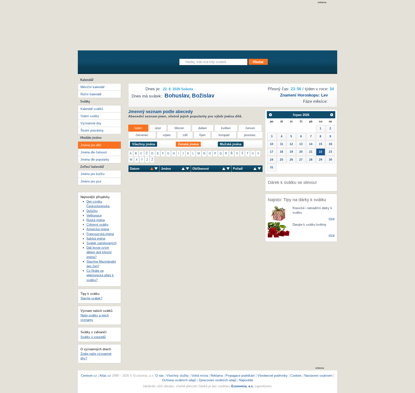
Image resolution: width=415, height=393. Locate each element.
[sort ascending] (156, 168)
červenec (142, 135)
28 (310, 159)
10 (271, 144)
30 (330, 159)
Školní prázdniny (92, 130)
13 (301, 144)
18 (281, 151)
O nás (159, 375)
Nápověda (246, 380)
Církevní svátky (97, 224)
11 (281, 144)
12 (291, 144)
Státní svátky (89, 116)
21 (310, 151)
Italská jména (95, 238)
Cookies (296, 375)
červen (250, 128)
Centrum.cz (89, 375)
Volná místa (199, 375)
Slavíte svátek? (91, 298)
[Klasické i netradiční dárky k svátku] (278, 213)
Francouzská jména (100, 234)
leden (138, 128)
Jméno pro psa (90, 181)
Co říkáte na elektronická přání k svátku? (100, 275)
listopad (224, 135)
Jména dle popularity (94, 159)
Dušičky (92, 211)
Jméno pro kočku (92, 174)
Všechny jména (143, 144)
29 (320, 159)
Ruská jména (95, 220)
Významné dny (90, 123)
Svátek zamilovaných (101, 243)
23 (330, 151)
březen (179, 128)
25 (281, 159)
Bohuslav (177, 95)
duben (202, 128)
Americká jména (97, 229)
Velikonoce (94, 215)
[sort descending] (151, 168)
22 (320, 151)
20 (301, 151)
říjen (202, 135)
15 (320, 144)
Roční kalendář (90, 94)
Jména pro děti (90, 145)
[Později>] (332, 114)
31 (271, 167)
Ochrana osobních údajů (179, 380)
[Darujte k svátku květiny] (278, 229)
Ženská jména (188, 144)
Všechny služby (178, 375)
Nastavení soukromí (318, 375)
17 (271, 151)
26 (291, 159)
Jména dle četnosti (93, 152)
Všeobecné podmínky (272, 375)
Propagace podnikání (240, 375)
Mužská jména (230, 144)
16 (330, 144)
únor (158, 128)
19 (291, 151)
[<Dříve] (270, 114)
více (332, 218)
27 (301, 159)
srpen (167, 135)
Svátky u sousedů (93, 337)
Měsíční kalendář (92, 87)
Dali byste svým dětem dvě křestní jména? (99, 252)
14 (310, 144)
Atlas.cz (105, 375)
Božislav (203, 95)
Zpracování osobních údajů (217, 380)
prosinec (250, 135)
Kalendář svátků (91, 109)
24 (271, 159)
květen (226, 128)
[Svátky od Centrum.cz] (122, 63)
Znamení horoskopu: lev (304, 95)
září (185, 135)
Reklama (217, 375)
